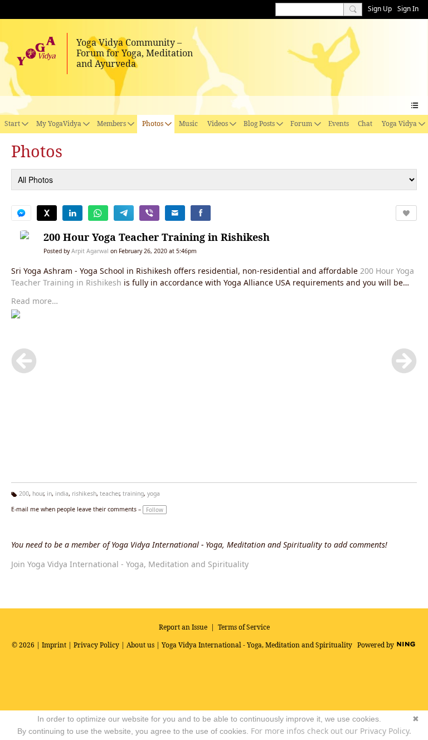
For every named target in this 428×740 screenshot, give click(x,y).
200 (24, 493)
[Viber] (149, 213)
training (133, 493)
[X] (47, 213)
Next (404, 361)
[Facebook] (201, 213)
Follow (154, 510)
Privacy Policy (96, 645)
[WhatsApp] (98, 213)
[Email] (175, 213)
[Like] (406, 213)
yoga (153, 493)
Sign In (408, 8)
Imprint (54, 645)
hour (37, 493)
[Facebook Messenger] (21, 213)
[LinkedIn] (72, 213)
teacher (109, 493)
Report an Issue (183, 627)
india (62, 493)
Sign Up (380, 8)
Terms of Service (244, 627)
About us (140, 645)
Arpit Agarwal (90, 251)
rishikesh (84, 493)
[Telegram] (124, 213)
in (49, 493)
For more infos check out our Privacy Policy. (331, 731)
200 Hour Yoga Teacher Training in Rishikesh (156, 237)
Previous (24, 361)
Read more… (34, 301)
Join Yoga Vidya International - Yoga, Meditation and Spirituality (130, 564)
